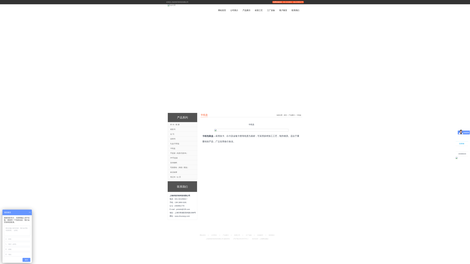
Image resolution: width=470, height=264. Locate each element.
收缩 (452, 157)
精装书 (172, 129)
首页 (285, 115)
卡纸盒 (172, 148)
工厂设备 (271, 10)
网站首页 (222, 10)
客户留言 (283, 10)
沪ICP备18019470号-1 (241, 239)
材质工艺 (259, 10)
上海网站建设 (264, 239)
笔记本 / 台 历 (175, 177)
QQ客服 (461, 143)
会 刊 (172, 134)
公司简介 (234, 10)
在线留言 (260, 235)
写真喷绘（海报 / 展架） (179, 167)
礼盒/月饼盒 (174, 144)
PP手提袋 (174, 158)
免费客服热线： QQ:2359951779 (288, 2)
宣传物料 (173, 163)
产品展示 (246, 10)
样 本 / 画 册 (175, 125)
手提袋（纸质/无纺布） (179, 153)
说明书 (172, 139)
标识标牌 (173, 172)
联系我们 (295, 10)
